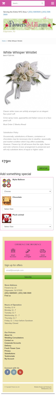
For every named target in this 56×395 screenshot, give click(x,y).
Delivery (8, 346)
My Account (9, 359)
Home (4, 41)
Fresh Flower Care (12, 348)
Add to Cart (43, 168)
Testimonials (10, 356)
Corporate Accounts (13, 343)
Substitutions (10, 353)
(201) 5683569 (34, 12)
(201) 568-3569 (24, 293)
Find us (8, 296)
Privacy (8, 351)
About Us (8, 335)
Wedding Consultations (14, 338)
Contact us (9, 340)
